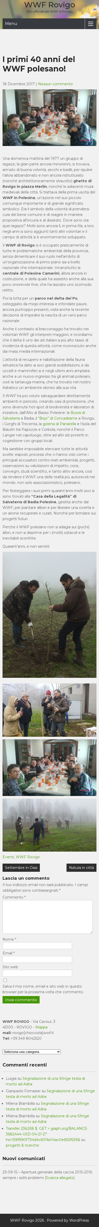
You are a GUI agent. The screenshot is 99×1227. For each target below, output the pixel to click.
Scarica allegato (60, 1177)
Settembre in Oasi (21, 867)
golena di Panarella (59, 424)
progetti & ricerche (22, 1145)
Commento (14, 897)
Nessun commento (55, 84)
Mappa (41, 1027)
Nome (9, 939)
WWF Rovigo (49, 4)
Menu (11, 23)
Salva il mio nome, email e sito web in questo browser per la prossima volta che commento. (43, 989)
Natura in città (81, 867)
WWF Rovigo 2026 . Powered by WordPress (49, 1220)
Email (9, 953)
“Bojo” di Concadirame (57, 418)
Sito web (10, 967)
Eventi (8, 857)
